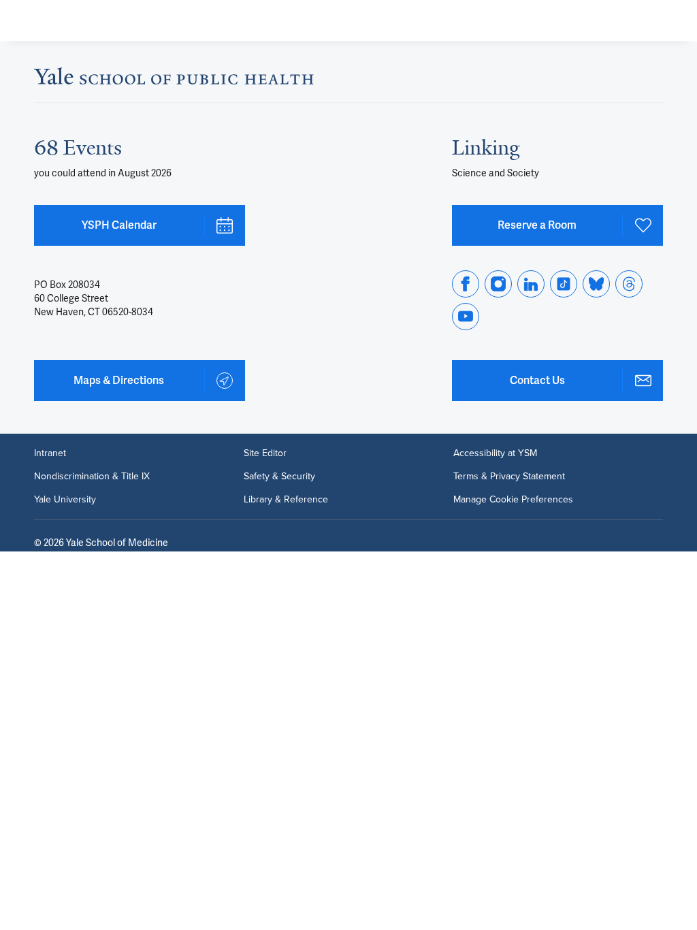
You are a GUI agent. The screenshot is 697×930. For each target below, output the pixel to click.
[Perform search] (634, 21)
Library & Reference (286, 500)
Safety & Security (279, 476)
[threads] (629, 284)
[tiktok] (563, 284)
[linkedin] (531, 284)
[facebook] (465, 284)
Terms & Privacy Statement (509, 476)
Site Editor (265, 453)
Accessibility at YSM (495, 453)
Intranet (50, 453)
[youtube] (465, 316)
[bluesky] (596, 284)
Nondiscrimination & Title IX (92, 476)
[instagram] (498, 284)
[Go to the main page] (119, 20)
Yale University (65, 500)
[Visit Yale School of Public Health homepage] (174, 80)
